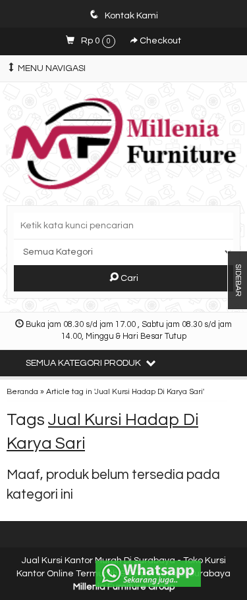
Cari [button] (128, 278)
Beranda (22, 391)
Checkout (159, 40)
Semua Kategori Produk (84, 363)
